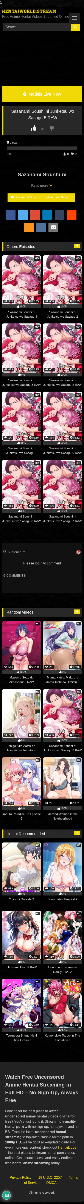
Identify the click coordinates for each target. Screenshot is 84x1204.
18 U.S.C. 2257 (50, 1177)
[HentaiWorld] (34, 11)
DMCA (51, 1183)
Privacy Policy (20, 1177)
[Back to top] (70, 1192)
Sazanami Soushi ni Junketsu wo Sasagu (43, 197)
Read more (40, 185)
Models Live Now (44, 94)
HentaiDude (67, 1147)
